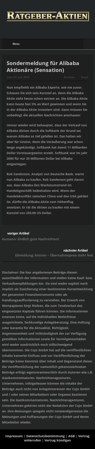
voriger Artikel (18, 233)
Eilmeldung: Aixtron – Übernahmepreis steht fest (54, 255)
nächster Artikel (75, 250)
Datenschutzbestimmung (45, 436)
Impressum (14, 436)
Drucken (69, 77)
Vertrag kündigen (57, 440)
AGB (71, 436)
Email (84, 77)
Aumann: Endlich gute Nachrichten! (30, 239)
